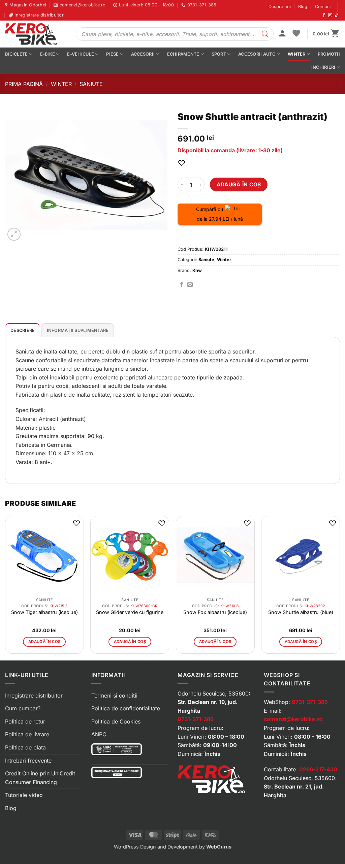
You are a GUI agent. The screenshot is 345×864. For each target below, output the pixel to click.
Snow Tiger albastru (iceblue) (44, 612)
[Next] (340, 587)
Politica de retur (25, 721)
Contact (323, 6)
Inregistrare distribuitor (34, 695)
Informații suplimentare (78, 330)
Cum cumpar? (22, 708)
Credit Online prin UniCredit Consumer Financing (40, 777)
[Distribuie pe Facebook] (181, 285)
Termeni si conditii (114, 695)
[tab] (22, 330)
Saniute (91, 84)
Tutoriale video (24, 795)
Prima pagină (24, 84)
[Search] (265, 34)
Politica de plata (25, 747)
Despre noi (280, 6)
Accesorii (143, 54)
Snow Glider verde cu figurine (129, 612)
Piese (112, 54)
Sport (219, 54)
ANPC (98, 734)
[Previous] (5, 587)
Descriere (22, 330)
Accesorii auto (257, 54)
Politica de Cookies (115, 721)
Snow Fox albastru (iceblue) (215, 612)
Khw (197, 270)
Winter (297, 54)
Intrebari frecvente (28, 760)
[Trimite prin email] (190, 285)
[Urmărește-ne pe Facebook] (324, 15)
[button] (282, 34)
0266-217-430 (318, 769)
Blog (302, 6)
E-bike (47, 54)
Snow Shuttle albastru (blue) (300, 612)
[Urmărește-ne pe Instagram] (330, 15)
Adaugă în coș (239, 184)
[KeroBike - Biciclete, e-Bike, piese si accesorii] (35, 34)
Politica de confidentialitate (125, 708)
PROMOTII (329, 54)
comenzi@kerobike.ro (293, 719)
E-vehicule (80, 54)
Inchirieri (323, 67)
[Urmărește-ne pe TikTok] (337, 15)
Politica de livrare (27, 734)
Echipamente (183, 54)
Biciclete (16, 54)
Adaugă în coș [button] (44, 641)
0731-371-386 (196, 719)
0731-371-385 (310, 702)
